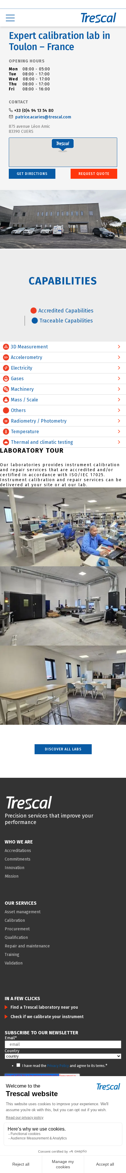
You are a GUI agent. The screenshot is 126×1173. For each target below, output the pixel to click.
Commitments (17, 859)
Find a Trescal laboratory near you (44, 1007)
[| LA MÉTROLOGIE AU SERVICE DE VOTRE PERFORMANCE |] (29, 802)
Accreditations (18, 850)
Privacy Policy (58, 1066)
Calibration (15, 920)
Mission (11, 876)
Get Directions (32, 174)
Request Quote (94, 174)
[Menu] (31, 18)
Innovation (14, 867)
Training (12, 954)
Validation (14, 963)
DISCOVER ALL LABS (63, 749)
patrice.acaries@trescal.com (43, 117)
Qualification (16, 937)
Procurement (17, 929)
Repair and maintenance (27, 946)
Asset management (22, 911)
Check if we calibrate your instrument (47, 1016)
